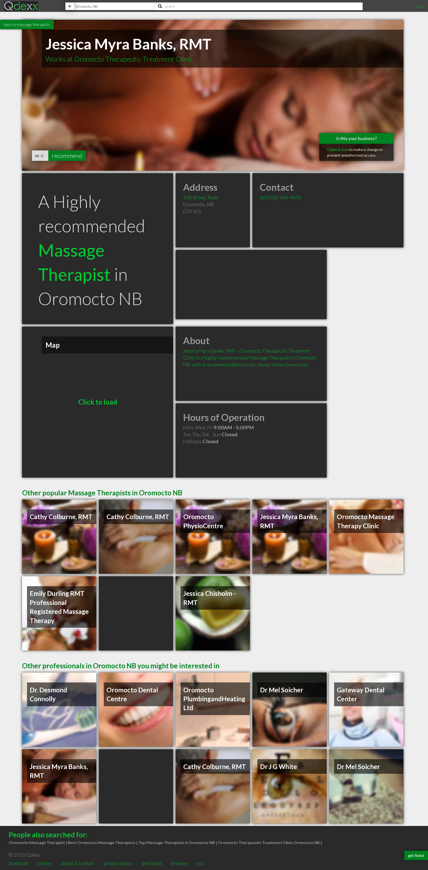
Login (419, 6)
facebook (18, 863)
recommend (67, 155)
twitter (44, 863)
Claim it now (337, 149)
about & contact (77, 863)
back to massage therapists (27, 24)
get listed (152, 863)
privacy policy (118, 863)
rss (199, 863)
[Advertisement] (251, 284)
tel (281, 197)
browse (179, 863)
